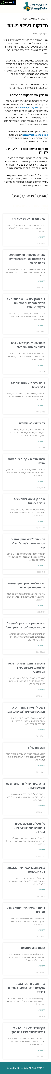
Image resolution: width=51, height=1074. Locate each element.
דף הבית (44, 18)
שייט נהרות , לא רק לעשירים (28, 219)
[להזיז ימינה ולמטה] (3, 3)
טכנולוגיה (42, 196)
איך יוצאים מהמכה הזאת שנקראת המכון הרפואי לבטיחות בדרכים (26, 988)
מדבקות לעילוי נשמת (28, 107)
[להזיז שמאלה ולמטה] (2, 3)
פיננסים (16, 196)
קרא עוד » (41, 237)
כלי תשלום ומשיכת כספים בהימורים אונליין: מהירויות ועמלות (29, 827)
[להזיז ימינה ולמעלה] (3, 2)
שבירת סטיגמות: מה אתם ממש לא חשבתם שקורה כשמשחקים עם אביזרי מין (27, 259)
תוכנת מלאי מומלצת (33, 948)
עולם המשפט (29, 196)
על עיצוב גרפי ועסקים (32, 423)
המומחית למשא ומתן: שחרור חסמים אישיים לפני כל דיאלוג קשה (28, 543)
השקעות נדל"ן (36, 747)
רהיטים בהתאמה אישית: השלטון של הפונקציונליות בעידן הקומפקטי (26, 667)
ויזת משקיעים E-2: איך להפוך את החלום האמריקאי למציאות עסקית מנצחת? (26, 303)
